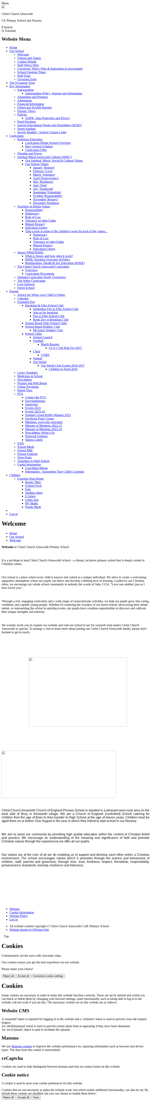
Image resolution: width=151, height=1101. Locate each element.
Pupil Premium (26, 121)
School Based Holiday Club (42, 326)
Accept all (23, 976)
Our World (39, 362)
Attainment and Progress (32, 97)
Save (36, 1097)
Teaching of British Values (33, 206)
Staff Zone (23, 75)
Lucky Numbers (27, 372)
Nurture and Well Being (32, 383)
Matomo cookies (21, 1046)
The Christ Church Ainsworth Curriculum (43, 266)
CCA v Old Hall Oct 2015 (65, 348)
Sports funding (26, 128)
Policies (22, 114)
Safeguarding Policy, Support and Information (53, 93)
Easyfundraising (35, 401)
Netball (37, 358)
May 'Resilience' (43, 181)
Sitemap (14, 909)
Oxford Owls (33, 485)
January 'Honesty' (44, 167)
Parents (13, 291)
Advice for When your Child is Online (41, 295)
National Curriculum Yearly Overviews (41, 277)
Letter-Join (32, 500)
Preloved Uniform (36, 436)
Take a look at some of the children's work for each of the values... (66, 231)
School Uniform (27, 454)
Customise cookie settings (48, 976)
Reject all (8, 976)
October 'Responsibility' (48, 196)
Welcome (23, 54)
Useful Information (29, 464)
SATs (20, 443)
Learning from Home (30, 478)
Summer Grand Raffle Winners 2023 (48, 415)
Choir (36, 351)
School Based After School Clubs (46, 323)
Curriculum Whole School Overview (48, 143)
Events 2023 (33, 408)
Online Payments (28, 386)
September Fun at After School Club (55, 309)
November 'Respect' (45, 199)
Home (13, 47)
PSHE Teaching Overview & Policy (47, 259)
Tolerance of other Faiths (40, 220)
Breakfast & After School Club (44, 305)
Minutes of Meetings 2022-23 (43, 425)
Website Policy (18, 916)
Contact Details (26, 61)
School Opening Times (31, 72)
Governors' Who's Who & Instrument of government (50, 68)
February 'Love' (43, 171)
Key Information (19, 86)
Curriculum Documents (39, 273)
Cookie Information (21, 912)
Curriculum (16, 135)
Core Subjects (26, 284)
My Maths (31, 503)
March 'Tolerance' (44, 174)
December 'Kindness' (46, 203)
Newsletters (24, 379)
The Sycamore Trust (22, 82)
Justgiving (31, 404)
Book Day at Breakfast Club (50, 319)
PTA (20, 393)
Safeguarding (25, 90)
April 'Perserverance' (46, 178)
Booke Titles (33, 482)
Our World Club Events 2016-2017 (63, 365)
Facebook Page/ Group (39, 418)
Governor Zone (27, 79)
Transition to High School (33, 461)
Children (14, 475)
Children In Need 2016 (63, 369)
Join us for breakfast (45, 312)
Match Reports (50, 344)
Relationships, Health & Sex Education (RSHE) (55, 263)
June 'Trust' (40, 185)
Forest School (25, 287)
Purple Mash (33, 507)
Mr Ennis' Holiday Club (48, 330)
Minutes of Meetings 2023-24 (43, 429)
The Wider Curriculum (31, 280)
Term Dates (24, 457)
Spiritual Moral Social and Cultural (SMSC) (44, 157)
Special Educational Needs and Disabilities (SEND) (49, 125)
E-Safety (30, 496)
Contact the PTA (35, 397)
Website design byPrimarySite (29, 929)
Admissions (24, 100)
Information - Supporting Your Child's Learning (54, 471)
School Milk (25, 450)
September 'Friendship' (47, 192)
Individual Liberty (36, 227)
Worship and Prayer (29, 153)
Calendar (23, 298)
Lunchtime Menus (36, 468)
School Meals (25, 446)
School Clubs (33, 333)
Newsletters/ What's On (39, 432)
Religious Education (29, 139)
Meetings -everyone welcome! (44, 422)
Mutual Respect (35, 224)
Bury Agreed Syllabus (39, 146)
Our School (16, 51)
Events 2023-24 (35, 411)
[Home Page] (3, 7)
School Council (42, 337)
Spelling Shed (33, 492)
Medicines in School (30, 376)
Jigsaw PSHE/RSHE (30, 252)
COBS (45, 355)
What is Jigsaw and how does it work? (49, 256)
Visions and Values (29, 58)
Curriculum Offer (36, 150)
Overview (31, 270)
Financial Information (30, 104)
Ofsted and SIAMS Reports (34, 107)
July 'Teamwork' (43, 188)
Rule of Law (33, 217)
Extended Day (26, 302)
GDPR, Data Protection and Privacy (47, 118)
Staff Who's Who (28, 65)
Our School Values (37, 164)
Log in (13, 514)
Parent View (25, 390)
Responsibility (34, 210)
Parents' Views (26, 111)
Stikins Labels (34, 439)
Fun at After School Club (48, 316)
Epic (28, 489)
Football (38, 340)
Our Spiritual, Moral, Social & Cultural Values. (54, 160)
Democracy (32, 213)
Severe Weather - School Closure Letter (41, 132)
